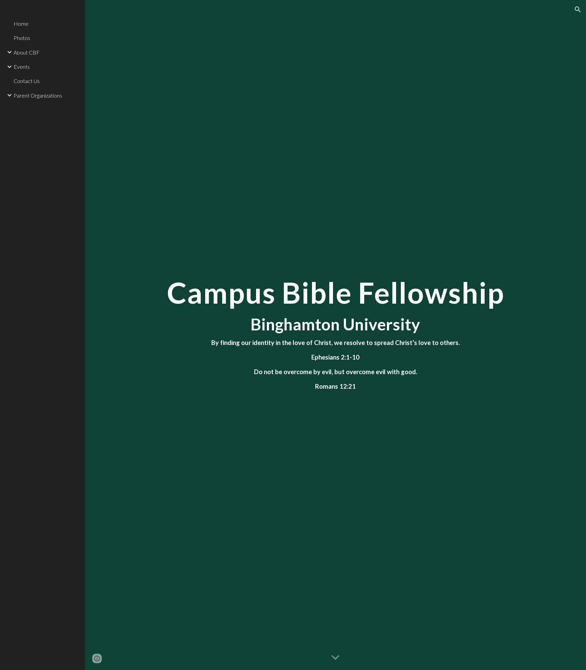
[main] (335, 335)
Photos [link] (22, 38)
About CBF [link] (27, 52)
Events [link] (22, 66)
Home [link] (21, 23)
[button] (578, 9)
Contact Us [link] (27, 81)
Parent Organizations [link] (38, 95)
